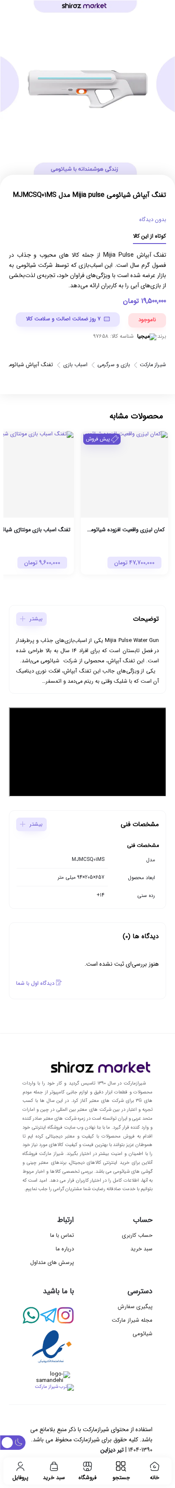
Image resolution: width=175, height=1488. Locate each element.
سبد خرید (141, 1248)
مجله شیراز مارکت (132, 1320)
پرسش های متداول (52, 1262)
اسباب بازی (75, 365)
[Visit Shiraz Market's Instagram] (65, 1316)
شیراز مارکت (153, 365)
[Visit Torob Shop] (48, 1387)
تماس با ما (62, 1235)
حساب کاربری (137, 1235)
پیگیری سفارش (135, 1306)
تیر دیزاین (112, 1449)
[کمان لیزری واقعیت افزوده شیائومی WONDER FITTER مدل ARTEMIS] (124, 474)
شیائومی (142, 1333)
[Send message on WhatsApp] (31, 1316)
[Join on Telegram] (48, 1316)
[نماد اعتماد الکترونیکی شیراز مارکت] (48, 1348)
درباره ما (65, 1248)
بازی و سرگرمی (113, 365)
